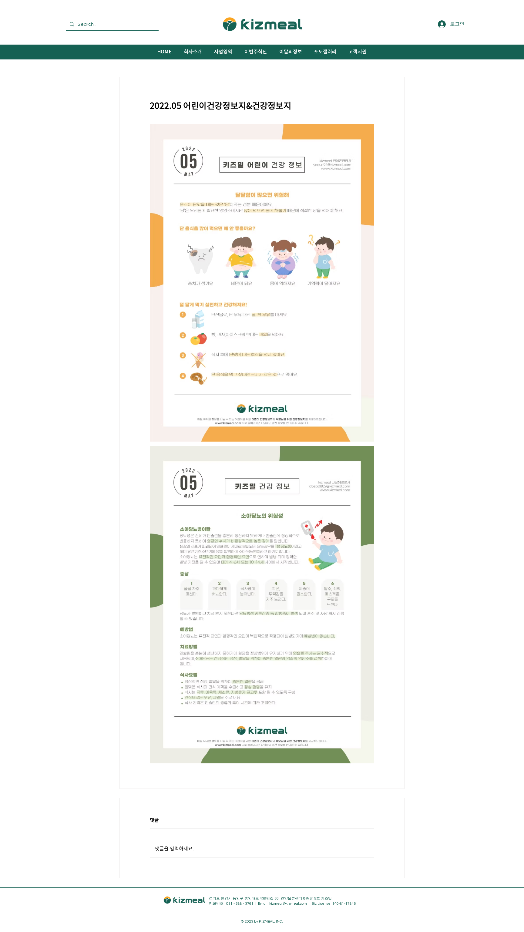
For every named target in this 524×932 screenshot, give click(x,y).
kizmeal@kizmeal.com (288, 904)
